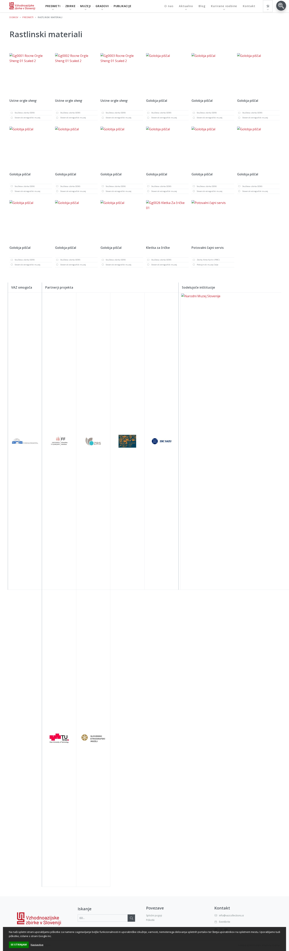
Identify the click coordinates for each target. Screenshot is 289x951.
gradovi (102, 6)
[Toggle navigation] (281, 6)
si (268, 6)
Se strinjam (19, 944)
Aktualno (186, 6)
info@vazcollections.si (231, 915)
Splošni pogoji (154, 915)
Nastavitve (37, 944)
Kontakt (249, 6)
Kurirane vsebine (224, 6)
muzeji (85, 6)
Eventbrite (224, 921)
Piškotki (150, 920)
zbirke (70, 6)
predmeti (52, 6)
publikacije (123, 6)
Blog (202, 6)
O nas (168, 6)
